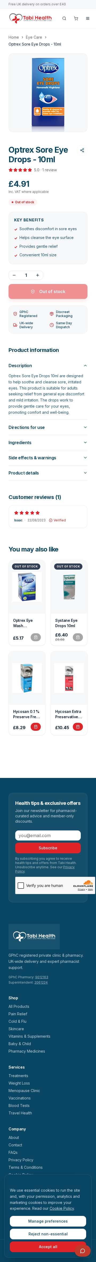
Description (20, 365)
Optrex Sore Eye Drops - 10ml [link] (35, 44)
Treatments (18, 1075)
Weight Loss (19, 1083)
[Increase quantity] (37, 275)
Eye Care (34, 37)
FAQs (13, 1152)
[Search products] (64, 18)
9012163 (41, 977)
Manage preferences (48, 1221)
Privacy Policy (21, 1160)
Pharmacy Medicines (27, 1051)
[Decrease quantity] (14, 275)
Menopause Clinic (24, 1090)
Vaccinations (20, 1098)
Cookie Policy (62, 1208)
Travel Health (20, 1113)
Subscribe (48, 848)
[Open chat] (83, 1251)
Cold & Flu (17, 1021)
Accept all (48, 1246)
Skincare (16, 1028)
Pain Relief (18, 1014)
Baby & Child (20, 1043)
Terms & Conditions (26, 1167)
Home (14, 37)
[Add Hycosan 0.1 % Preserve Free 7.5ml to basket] (36, 727)
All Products (19, 1006)
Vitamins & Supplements (29, 1036)
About (14, 1137)
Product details (24, 473)
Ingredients (20, 442)
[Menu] (87, 18)
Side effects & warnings (32, 457)
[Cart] (76, 18)
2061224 (41, 982)
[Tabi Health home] (31, 18)
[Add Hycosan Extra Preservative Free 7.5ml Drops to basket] (78, 727)
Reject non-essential (48, 1234)
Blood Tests (19, 1105)
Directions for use (27, 427)
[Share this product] (82, 150)
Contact (15, 1145)
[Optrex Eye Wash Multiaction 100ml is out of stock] (36, 637)
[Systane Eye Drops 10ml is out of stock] (78, 637)
